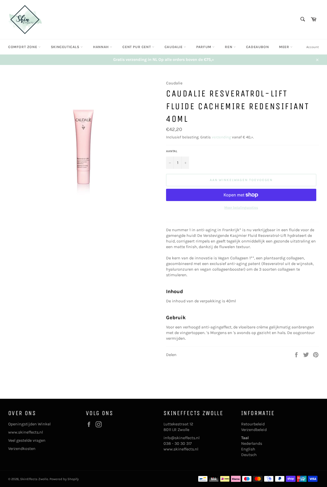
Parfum (204, 47)
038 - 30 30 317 (178, 443)
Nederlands (251, 443)
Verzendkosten (22, 448)
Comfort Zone (23, 47)
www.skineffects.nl (25, 432)
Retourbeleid (253, 424)
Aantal (171, 151)
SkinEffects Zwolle (34, 479)
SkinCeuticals (65, 47)
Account (312, 47)
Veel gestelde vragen (26, 440)
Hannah (101, 47)
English (248, 449)
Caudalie (174, 47)
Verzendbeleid (254, 429)
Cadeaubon (257, 47)
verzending (221, 137)
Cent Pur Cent (137, 47)
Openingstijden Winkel (29, 424)
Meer (284, 47)
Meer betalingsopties (241, 207)
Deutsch (249, 454)
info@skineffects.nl (182, 437)
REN (229, 47)
